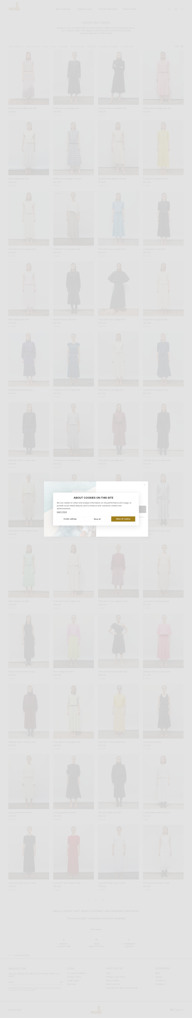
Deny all (97, 519)
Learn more (62, 511)
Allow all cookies (123, 519)
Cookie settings (70, 519)
